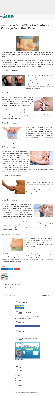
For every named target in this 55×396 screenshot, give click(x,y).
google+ (17, 269)
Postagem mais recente (10, 295)
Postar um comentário (8, 287)
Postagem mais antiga (44, 295)
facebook (5, 269)
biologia (19, 380)
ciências (19, 382)
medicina (19, 370)
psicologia (20, 375)
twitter (11, 269)
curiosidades (20, 378)
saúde (3, 22)
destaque (19, 385)
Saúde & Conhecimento (6, 31)
